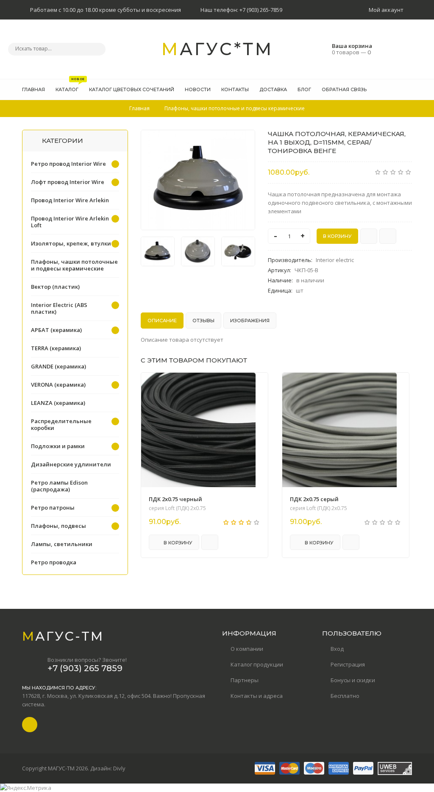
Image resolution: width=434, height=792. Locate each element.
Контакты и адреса (257, 696)
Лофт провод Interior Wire (67, 182)
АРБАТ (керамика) (56, 330)
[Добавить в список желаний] (244, 141)
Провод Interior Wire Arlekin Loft (70, 222)
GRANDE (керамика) (58, 366)
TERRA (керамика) (56, 348)
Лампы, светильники (61, 544)
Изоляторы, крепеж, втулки (71, 243)
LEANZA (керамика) (58, 403)
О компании (247, 649)
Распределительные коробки (61, 424)
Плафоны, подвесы (58, 526)
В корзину (177, 543)
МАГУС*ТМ (217, 49)
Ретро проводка (53, 562)
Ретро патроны (53, 507)
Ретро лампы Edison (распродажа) (59, 486)
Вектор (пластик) (55, 286)
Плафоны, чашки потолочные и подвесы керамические (74, 265)
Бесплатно (345, 696)
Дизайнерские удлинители (71, 464)
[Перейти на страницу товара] (198, 430)
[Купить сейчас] (368, 236)
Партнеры (245, 680)
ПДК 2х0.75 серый (314, 499)
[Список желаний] (392, 89)
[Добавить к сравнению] (387, 236)
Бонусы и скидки (353, 680)
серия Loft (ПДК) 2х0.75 (177, 508)
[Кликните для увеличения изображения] (198, 180)
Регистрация (348, 664)
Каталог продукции (257, 664)
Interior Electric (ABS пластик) (59, 308)
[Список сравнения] (409, 89)
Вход (337, 649)
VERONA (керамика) (58, 384)
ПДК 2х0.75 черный (175, 499)
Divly (119, 768)
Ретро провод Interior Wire (68, 163)
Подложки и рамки (58, 446)
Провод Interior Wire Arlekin (70, 200)
